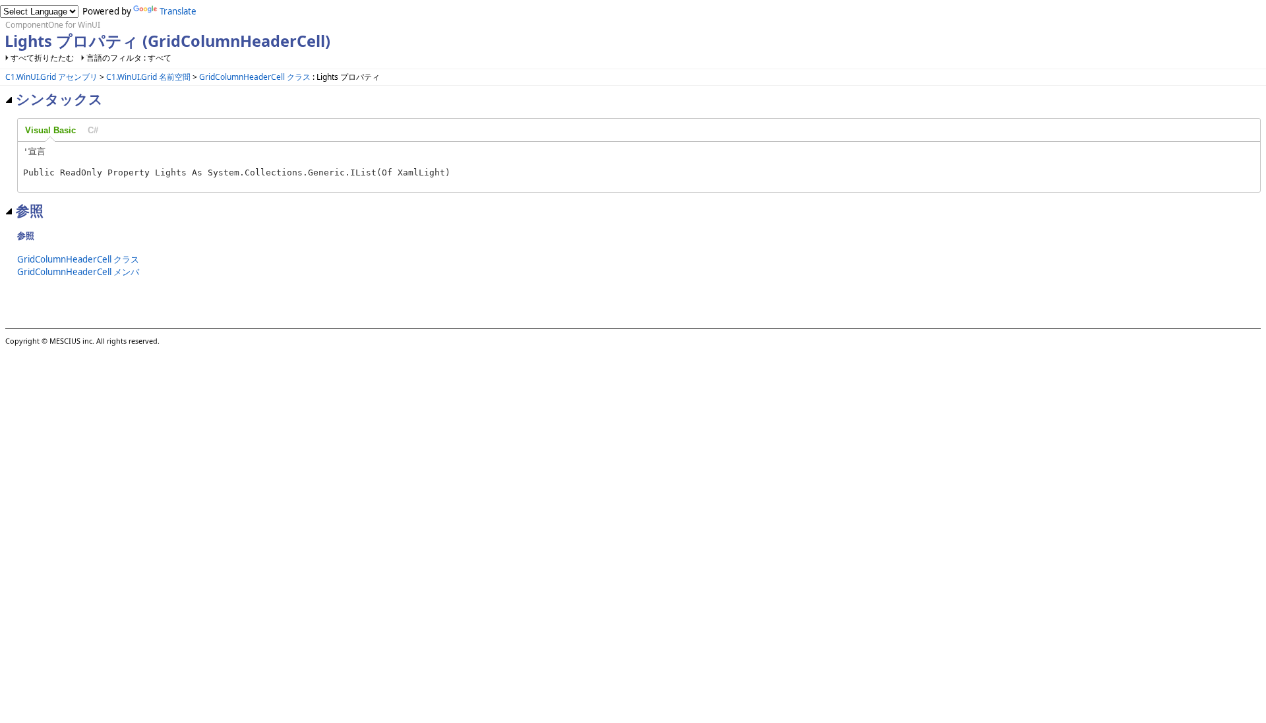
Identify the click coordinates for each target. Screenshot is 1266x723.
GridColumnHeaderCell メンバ (78, 272)
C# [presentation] (93, 130)
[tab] (50, 130)
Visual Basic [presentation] (50, 130)
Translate (178, 11)
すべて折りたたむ (42, 57)
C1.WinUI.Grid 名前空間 (148, 76)
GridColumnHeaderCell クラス (255, 76)
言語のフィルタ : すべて (128, 57)
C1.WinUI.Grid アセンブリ (51, 76)
